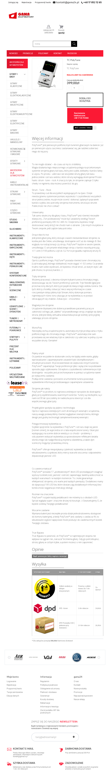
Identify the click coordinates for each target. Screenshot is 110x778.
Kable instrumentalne (19, 183)
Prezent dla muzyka (14, 349)
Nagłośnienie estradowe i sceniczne (17, 286)
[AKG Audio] (76, 657)
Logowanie (11, 681)
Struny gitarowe (15, 193)
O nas (76, 681)
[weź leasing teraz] (17, 383)
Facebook (72, 53)
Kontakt (58, 53)
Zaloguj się (13, 2)
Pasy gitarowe (15, 202)
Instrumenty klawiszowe (17, 237)
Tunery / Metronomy (16, 319)
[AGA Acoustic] (47, 657)
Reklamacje (45, 703)
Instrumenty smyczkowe (17, 246)
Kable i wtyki (13, 298)
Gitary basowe (14, 131)
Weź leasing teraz (83, 128)
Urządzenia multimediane (17, 375)
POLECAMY (15, 368)
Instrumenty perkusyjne (17, 265)
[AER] (18, 657)
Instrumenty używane (17, 359)
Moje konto (13, 676)
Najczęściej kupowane (83, 696)
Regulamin (44, 681)
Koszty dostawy (47, 699)
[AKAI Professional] (62, 657)
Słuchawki (15, 229)
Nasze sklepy (79, 699)
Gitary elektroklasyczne (19, 94)
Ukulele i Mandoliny (16, 140)
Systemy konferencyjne (18, 274)
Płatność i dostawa (48, 692)
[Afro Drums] (33, 657)
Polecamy (43, 53)
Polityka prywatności (49, 685)
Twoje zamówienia (15, 692)
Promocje (28, 53)
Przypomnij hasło (43, 2)
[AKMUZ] (91, 657)
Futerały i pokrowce (15, 329)
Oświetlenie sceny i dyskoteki (16, 309)
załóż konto (48, 32)
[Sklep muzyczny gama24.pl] (21, 14)
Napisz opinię (72, 64)
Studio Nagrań (14, 221)
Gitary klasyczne (16, 84)
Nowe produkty (80, 689)
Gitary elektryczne (17, 122)
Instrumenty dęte (17, 255)
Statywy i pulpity (15, 338)
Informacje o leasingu (49, 707)
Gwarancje (44, 696)
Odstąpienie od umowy (50, 689)
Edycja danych (13, 696)
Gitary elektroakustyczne (19, 112)
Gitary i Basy (14, 75)
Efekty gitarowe (15, 162)
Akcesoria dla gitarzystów (17, 173)
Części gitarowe (15, 211)
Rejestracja (27, 2)
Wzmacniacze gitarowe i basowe (17, 151)
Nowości (13, 53)
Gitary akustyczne (16, 103)
